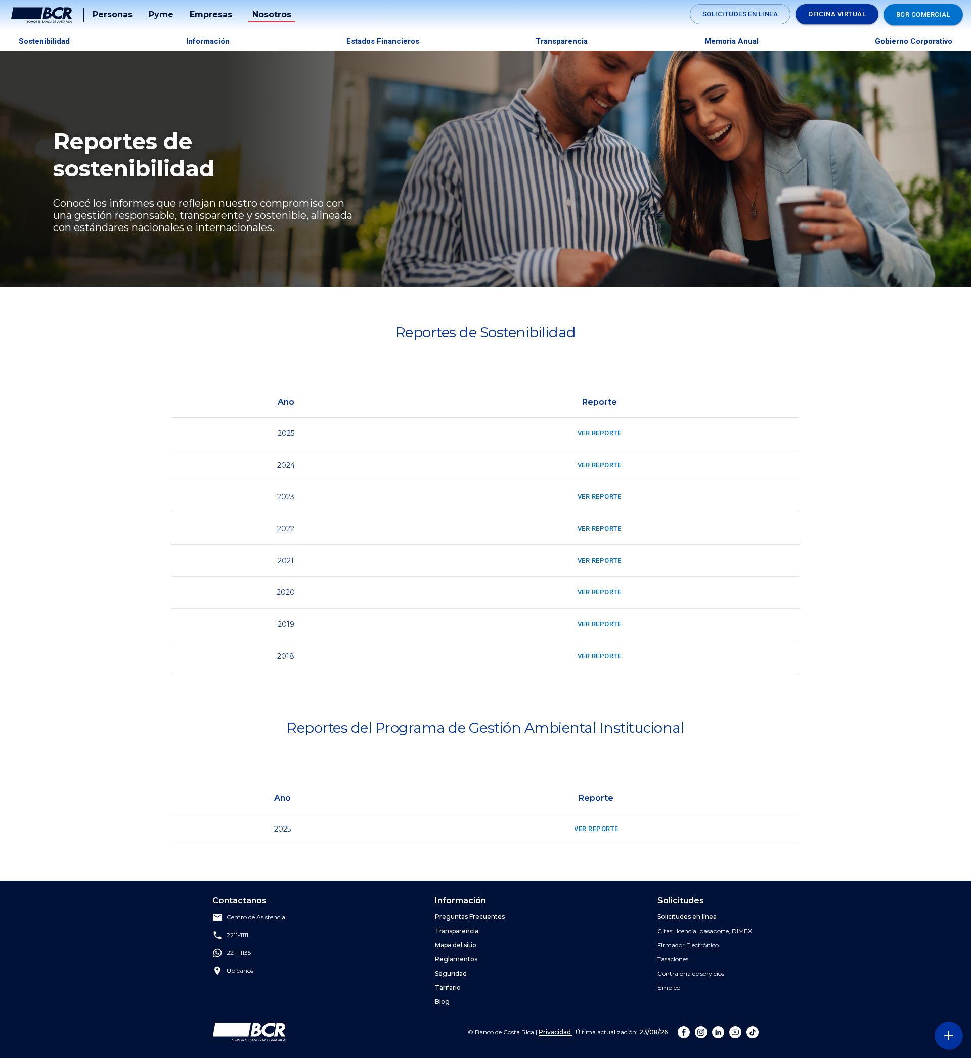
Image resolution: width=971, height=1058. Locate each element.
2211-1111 (237, 935)
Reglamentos (456, 959)
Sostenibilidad (44, 41)
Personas (113, 14)
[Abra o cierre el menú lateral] (948, 1035)
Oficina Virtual (837, 14)
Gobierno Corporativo (913, 41)
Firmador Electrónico (688, 945)
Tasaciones (672, 959)
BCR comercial (923, 14)
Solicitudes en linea (740, 14)
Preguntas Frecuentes (470, 917)
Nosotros (271, 14)
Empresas (211, 14)
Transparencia (562, 41)
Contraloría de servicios (690, 973)
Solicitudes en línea (687, 917)
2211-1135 (239, 953)
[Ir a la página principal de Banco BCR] (249, 1032)
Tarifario (448, 987)
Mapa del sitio (455, 945)
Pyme (161, 14)
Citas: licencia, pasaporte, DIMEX (704, 931)
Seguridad (451, 973)
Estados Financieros (382, 41)
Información (208, 41)
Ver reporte (600, 433)
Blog (442, 1001)
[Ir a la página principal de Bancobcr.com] (41, 15)
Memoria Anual (731, 41)
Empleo (668, 987)
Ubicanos (240, 971)
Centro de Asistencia (256, 918)
